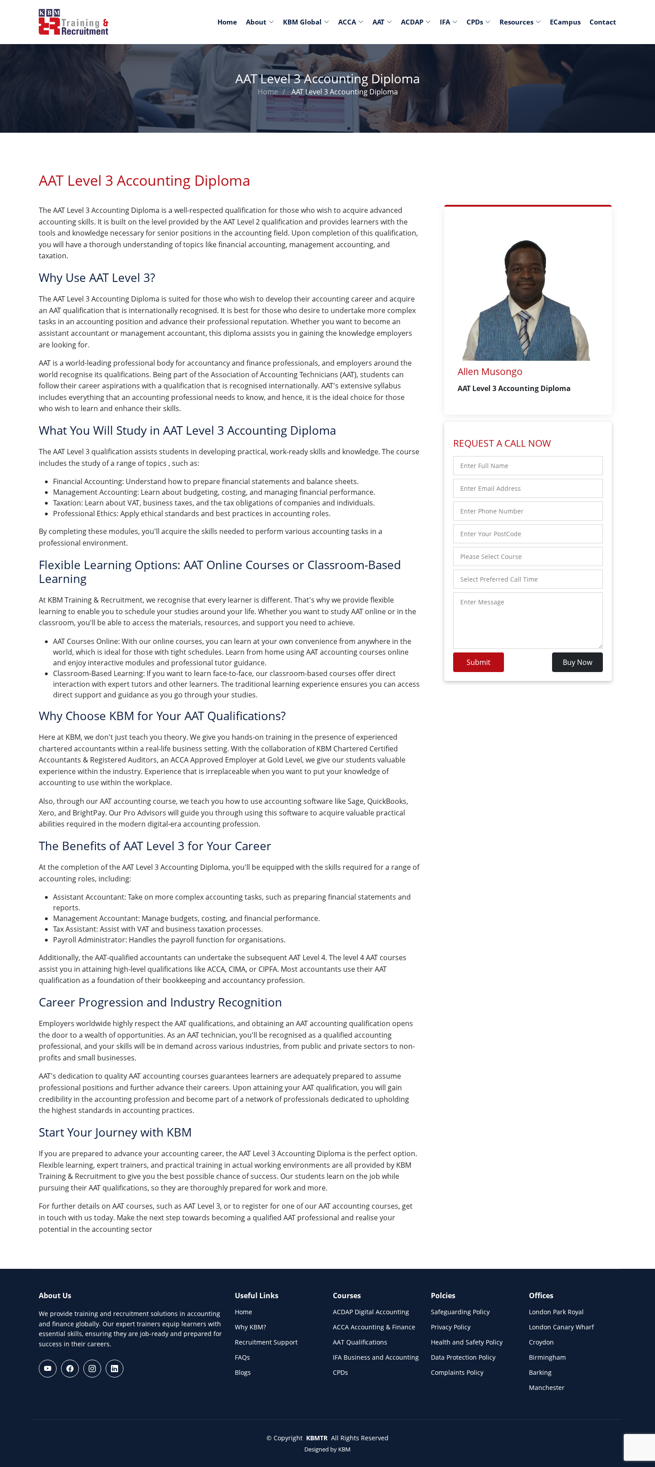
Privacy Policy (451, 1327)
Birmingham (547, 1357)
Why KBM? (250, 1327)
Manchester (547, 1388)
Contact (603, 21)
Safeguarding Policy (460, 1312)
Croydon (541, 1342)
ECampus (565, 21)
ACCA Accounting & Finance (374, 1327)
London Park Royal (556, 1312)
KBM (344, 1449)
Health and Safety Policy (467, 1342)
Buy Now (577, 662)
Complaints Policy (457, 1372)
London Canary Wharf (561, 1327)
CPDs (340, 1372)
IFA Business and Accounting (376, 1357)
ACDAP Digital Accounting (371, 1312)
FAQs (242, 1357)
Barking (540, 1372)
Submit (479, 662)
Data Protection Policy (463, 1357)
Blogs (243, 1372)
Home (227, 21)
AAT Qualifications (360, 1342)
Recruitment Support (266, 1342)
